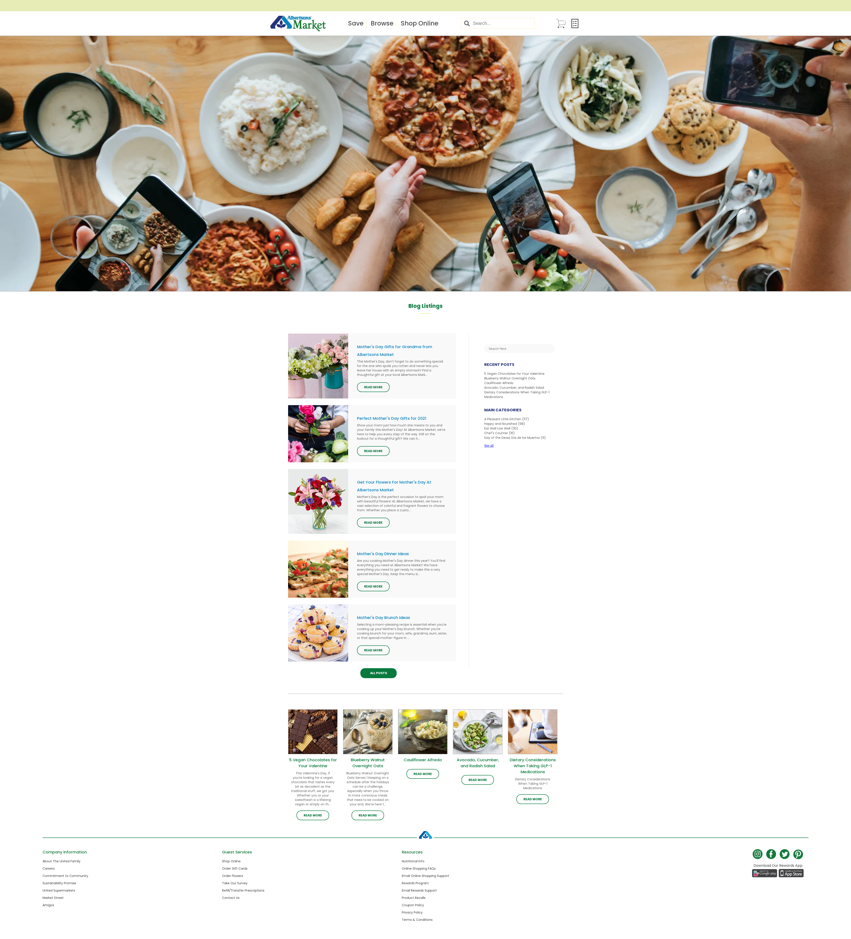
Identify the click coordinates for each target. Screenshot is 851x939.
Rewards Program (415, 883)
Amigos (48, 905)
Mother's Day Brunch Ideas (383, 617)
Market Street (53, 898)
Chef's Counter (499, 433)
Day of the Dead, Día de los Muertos (515, 437)
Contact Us (231, 898)
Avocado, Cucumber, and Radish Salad (514, 387)
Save (355, 23)
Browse (382, 23)
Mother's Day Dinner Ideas (383, 553)
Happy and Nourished (504, 424)
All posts (378, 673)
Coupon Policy (413, 905)
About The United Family (61, 861)
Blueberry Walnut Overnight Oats (509, 378)
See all (489, 445)
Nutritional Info (413, 861)
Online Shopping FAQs (419, 868)
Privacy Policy (412, 912)
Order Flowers (232, 876)
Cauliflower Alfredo (498, 383)
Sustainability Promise (59, 883)
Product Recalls (414, 898)
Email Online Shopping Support (425, 876)
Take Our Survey (235, 883)
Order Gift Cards (235, 868)
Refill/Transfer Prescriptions (243, 890)
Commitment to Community (65, 876)
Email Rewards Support (419, 890)
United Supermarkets (59, 890)
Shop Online (419, 23)
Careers (49, 868)
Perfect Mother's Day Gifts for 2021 (391, 418)
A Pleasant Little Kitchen (506, 419)
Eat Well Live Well (501, 428)
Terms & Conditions (417, 920)
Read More (373, 387)
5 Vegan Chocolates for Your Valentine (514, 373)
